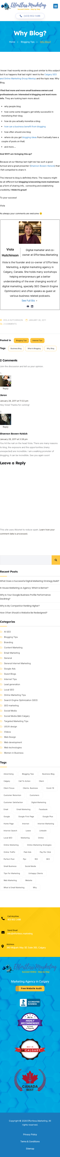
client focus (9, 788)
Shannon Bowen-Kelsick (42, 166)
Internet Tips (37, 340)
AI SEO (7, 631)
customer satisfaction (13, 802)
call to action (24, 781)
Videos (7, 731)
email (6, 809)
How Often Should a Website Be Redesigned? (23, 612)
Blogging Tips (21, 340)
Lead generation (12, 684)
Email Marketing (12, 653)
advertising (9, 774)
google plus (48, 816)
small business (10, 866)
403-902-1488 (14, 919)
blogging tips (28, 774)
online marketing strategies (39, 845)
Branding (8, 642)
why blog (50, 348)
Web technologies (13, 747)
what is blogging (34, 348)
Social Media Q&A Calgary (17, 716)
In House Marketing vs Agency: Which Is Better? (24, 587)
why (35, 887)
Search (56, 560)
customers (34, 795)
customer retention (12, 795)
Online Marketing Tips (15, 695)
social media (30, 866)
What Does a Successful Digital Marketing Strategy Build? (29, 581)
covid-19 (50, 788)
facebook (43, 809)
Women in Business (13, 752)
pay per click (45, 852)
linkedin (43, 830)
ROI (36, 859)
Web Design (10, 737)
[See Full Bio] (36, 300)
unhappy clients (35, 873)
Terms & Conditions (30, 1141)
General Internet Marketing (17, 663)
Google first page (26, 816)
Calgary (7, 781)
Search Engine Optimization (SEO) (21, 700)
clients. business (30, 788)
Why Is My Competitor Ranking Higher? (20, 605)
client (41, 781)
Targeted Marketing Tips (16, 721)
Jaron (3, 395)
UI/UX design (10, 726)
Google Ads (9, 668)
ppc (24, 859)
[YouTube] (28, 306)
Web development (13, 742)
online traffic (9, 852)
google (7, 816)
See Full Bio (28, 300)
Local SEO (9, 689)
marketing (25, 838)
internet (25, 823)
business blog (16, 348)
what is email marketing (14, 887)
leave (28, 830)
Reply (5, 388)
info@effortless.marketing (20, 933)
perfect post (9, 859)
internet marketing (46, 823)
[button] (55, 6)
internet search (10, 830)
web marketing (10, 880)
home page (9, 823)
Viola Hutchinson (13, 320)
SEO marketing (11, 705)
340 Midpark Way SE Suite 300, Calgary (26, 947)
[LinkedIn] (32, 306)
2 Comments (10, 324)
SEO (48, 859)
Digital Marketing (38, 802)
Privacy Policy (30, 1134)
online (41, 838)
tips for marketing (12, 873)
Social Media (10, 710)
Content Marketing (13, 647)
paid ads (27, 852)
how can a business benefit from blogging (25, 126)
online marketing (11, 845)
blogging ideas (29, 137)
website (28, 880)
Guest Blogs (10, 674)
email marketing (23, 809)
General (8, 658)
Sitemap (30, 1148)
